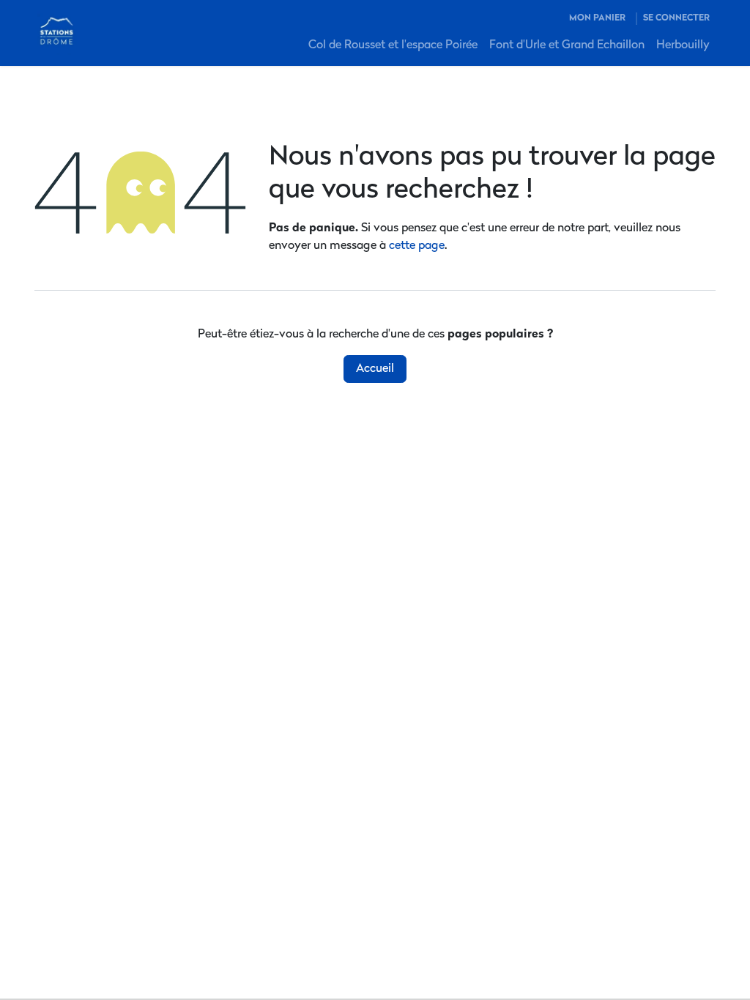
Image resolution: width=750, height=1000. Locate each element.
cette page (417, 246)
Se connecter (676, 18)
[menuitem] (392, 45)
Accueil (375, 369)
